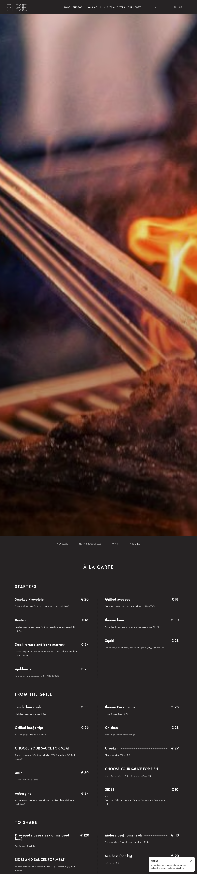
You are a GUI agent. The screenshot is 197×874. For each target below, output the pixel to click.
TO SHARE (26, 823)
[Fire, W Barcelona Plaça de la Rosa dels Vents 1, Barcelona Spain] (17, 7)
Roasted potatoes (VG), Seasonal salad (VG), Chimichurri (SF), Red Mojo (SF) (45, 757)
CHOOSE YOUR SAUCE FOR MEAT (42, 748)
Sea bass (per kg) (118, 856)
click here (180, 868)
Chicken (111, 728)
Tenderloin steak (28, 707)
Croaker (111, 748)
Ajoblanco (23, 669)
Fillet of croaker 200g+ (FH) (117, 755)
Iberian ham (114, 620)
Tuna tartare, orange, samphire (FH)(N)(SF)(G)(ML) (37, 676)
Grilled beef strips (29, 728)
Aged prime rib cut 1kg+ (26, 846)
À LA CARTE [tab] (62, 544)
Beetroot (22, 620)
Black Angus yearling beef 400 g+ (30, 734)
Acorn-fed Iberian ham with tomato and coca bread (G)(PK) (132, 627)
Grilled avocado (117, 599)
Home (66, 7)
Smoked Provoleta (29, 599)
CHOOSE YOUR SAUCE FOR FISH (131, 769)
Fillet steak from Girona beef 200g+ (31, 714)
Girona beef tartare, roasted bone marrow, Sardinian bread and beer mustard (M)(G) (46, 653)
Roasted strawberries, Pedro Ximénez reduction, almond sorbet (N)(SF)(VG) (45, 629)
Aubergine (23, 794)
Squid (109, 641)
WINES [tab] (115, 544)
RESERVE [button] (178, 7)
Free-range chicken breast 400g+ (120, 734)
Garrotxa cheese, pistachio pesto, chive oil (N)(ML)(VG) (130, 606)
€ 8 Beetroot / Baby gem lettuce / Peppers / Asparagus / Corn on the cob (135, 800)
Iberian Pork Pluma (120, 707)
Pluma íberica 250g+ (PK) (116, 714)
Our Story (134, 7)
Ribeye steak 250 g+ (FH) (26, 780)
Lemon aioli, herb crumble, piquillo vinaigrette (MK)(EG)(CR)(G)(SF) (135, 647)
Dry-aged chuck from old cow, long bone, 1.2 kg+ (128, 842)
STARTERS (26, 587)
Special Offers (116, 7)
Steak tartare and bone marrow (40, 645)
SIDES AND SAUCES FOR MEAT (40, 860)
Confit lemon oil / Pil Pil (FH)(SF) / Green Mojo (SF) (128, 776)
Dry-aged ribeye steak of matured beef (42, 837)
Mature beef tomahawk (123, 835)
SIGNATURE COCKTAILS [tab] (90, 544)
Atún (18, 773)
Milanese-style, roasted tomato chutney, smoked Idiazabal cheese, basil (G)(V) (44, 802)
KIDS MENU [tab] (135, 544)
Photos (77, 7)
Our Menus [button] (95, 7)
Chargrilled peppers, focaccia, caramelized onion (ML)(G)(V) (42, 606)
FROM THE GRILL (33, 694)
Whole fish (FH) (112, 863)
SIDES (109, 790)
